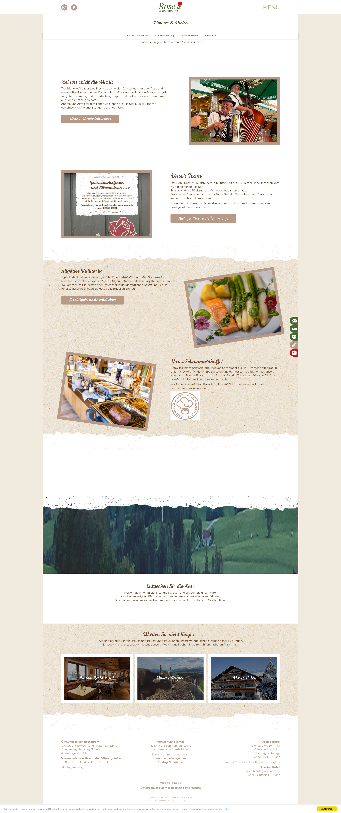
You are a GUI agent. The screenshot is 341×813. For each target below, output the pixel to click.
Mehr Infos (224, 808)
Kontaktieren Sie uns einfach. (183, 42)
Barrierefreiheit (171, 787)
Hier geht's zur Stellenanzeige (203, 218)
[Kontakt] (294, 321)
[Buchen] (294, 329)
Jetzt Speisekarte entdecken (92, 300)
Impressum (193, 787)
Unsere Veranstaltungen (90, 119)
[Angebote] (295, 337)
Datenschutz (149, 787)
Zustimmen (326, 808)
